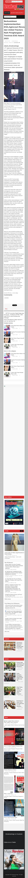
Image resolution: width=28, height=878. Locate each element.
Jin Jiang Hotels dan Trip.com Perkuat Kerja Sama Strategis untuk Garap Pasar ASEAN (13, 580)
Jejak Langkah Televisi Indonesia (11, 722)
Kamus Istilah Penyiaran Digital (10, 817)
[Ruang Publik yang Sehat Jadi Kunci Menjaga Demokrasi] (9, 666)
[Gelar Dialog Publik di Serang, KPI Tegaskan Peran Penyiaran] (9, 691)
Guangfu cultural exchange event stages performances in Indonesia (13, 619)
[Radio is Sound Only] (15, 792)
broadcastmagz (15, 41)
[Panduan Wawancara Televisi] (15, 768)
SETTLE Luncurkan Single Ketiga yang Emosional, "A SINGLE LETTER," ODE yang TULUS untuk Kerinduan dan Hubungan (14, 315)
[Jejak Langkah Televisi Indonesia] (11, 720)
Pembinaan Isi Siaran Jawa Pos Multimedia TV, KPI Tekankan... (20, 703)
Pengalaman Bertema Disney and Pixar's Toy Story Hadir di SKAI (13, 595)
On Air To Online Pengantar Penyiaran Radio (13, 746)
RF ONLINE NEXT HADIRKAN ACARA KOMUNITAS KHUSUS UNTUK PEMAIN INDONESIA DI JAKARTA (13, 573)
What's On (11, 42)
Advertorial (6, 42)
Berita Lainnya (8, 599)
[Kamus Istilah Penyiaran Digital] (15, 816)
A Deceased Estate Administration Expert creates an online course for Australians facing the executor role (13, 606)
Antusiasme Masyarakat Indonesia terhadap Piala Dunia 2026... (20, 645)
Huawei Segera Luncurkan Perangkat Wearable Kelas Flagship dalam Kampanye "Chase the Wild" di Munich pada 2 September (14, 566)
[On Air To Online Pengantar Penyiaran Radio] (15, 744)
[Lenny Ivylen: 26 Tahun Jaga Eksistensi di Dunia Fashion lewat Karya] (15, 550)
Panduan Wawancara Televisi (10, 769)
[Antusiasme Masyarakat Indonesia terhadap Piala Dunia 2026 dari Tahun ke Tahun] (9, 646)
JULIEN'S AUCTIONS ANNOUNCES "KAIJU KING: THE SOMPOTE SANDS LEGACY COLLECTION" (13, 612)
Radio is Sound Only (8, 793)
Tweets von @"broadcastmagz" (10, 845)
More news (7, 631)
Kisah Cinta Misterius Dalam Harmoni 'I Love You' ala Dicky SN (13, 320)
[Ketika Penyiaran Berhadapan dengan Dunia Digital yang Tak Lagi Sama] (9, 677)
